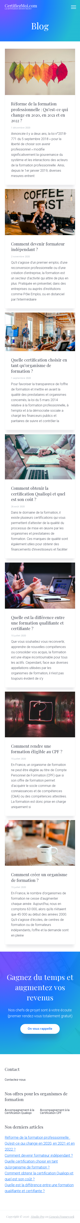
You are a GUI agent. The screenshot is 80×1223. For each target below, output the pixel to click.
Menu (73, 7)
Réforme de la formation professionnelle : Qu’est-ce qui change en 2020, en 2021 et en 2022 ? (39, 112)
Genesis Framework (61, 1217)
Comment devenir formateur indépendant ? (39, 1155)
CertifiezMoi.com (21, 5)
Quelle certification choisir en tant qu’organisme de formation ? (39, 365)
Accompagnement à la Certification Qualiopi (19, 1111)
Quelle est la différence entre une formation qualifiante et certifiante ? (38, 623)
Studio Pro (37, 1217)
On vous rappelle (40, 1029)
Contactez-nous (15, 1079)
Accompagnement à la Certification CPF (55, 1111)
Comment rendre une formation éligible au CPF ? (36, 748)
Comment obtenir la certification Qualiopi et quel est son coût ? (38, 493)
